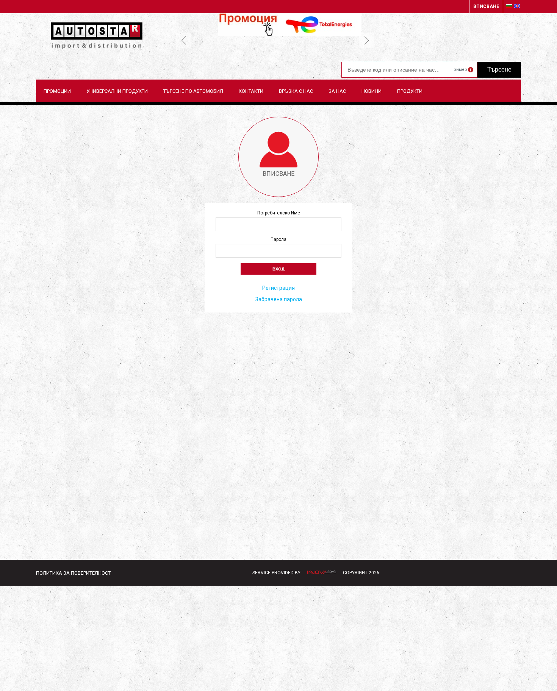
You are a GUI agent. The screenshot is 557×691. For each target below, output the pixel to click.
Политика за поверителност (73, 573)
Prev (183, 40)
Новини (371, 91)
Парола (278, 239)
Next (366, 40)
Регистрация (278, 288)
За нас (337, 91)
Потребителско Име (278, 213)
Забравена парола (278, 299)
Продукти (409, 91)
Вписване (486, 6)
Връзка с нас (296, 91)
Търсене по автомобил (193, 91)
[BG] (509, 6)
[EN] (517, 6)
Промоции (57, 91)
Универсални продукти (117, 91)
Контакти (251, 91)
